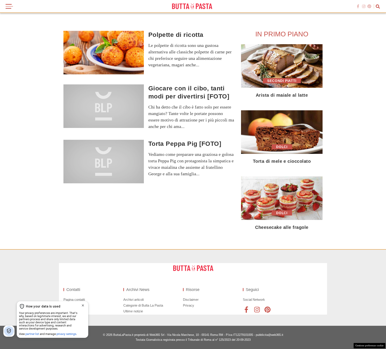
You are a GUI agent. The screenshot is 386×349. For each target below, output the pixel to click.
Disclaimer (191, 299)
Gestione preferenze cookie (369, 345)
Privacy (188, 305)
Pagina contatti (74, 299)
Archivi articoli (133, 299)
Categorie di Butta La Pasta (143, 305)
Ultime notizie (133, 311)
